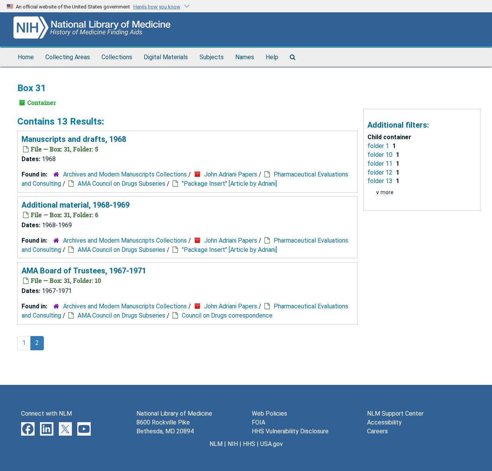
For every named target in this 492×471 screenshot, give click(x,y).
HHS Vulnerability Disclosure (290, 431)
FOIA (258, 422)
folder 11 (380, 163)
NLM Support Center (395, 413)
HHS (249, 444)
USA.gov (271, 444)
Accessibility (384, 422)
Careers (377, 431)
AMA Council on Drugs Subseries (121, 183)
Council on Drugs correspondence (227, 315)
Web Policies (269, 413)
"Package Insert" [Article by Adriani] (229, 183)
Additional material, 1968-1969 (76, 205)
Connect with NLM (46, 413)
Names (244, 57)
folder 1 (379, 146)
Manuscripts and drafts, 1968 (74, 139)
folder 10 (380, 154)
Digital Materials (166, 57)
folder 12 (380, 172)
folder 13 (380, 181)
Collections (116, 57)
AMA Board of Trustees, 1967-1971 (84, 270)
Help (272, 57)
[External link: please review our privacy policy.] (28, 428)
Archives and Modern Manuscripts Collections (125, 174)
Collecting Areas (67, 57)
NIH (233, 444)
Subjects (211, 57)
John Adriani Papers (230, 174)
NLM (216, 444)
